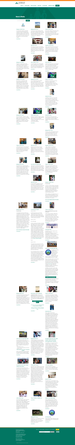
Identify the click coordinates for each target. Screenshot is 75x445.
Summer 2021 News (49, 145)
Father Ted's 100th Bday (50, 398)
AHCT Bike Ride (44, 5)
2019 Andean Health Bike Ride (51, 248)
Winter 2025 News (49, 29)
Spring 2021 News (20, 164)
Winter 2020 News (49, 164)
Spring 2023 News (20, 115)
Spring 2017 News (34, 417)
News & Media (42, 429)
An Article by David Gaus (36, 164)
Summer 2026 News (20, 29)
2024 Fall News (48, 62)
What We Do (39, 5)
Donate (57, 5)
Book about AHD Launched (36, 293)
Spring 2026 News (34, 29)
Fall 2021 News (34, 145)
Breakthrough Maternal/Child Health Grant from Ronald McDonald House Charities (51, 340)
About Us (22, 5)
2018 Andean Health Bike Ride (22, 338)
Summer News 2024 (20, 79)
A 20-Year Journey (49, 365)
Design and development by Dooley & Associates (22, 442)
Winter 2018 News (49, 293)
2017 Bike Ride (48, 417)
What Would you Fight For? (36, 398)
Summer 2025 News (49, 45)
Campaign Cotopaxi (51, 5)
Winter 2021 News (20, 145)
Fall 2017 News (48, 379)
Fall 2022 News (48, 115)
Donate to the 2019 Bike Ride (50, 277)
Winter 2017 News (34, 365)
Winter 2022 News (34, 115)
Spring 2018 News (34, 338)
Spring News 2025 (20, 62)
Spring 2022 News (49, 130)
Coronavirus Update (35, 209)
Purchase (38, 302)
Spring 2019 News (20, 293)
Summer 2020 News (49, 182)
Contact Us (47, 429)
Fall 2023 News (48, 96)
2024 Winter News (34, 62)
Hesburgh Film (48, 229)
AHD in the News (19, 398)
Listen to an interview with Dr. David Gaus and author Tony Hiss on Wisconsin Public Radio (37, 308)
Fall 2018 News (48, 311)
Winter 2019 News (49, 209)
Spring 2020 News (20, 209)
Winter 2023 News (49, 79)
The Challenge (27, 5)
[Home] (20, 3)
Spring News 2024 (34, 79)
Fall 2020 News (34, 182)
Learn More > (33, 69)
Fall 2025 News (34, 45)
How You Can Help (33, 5)
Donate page (50, 263)
